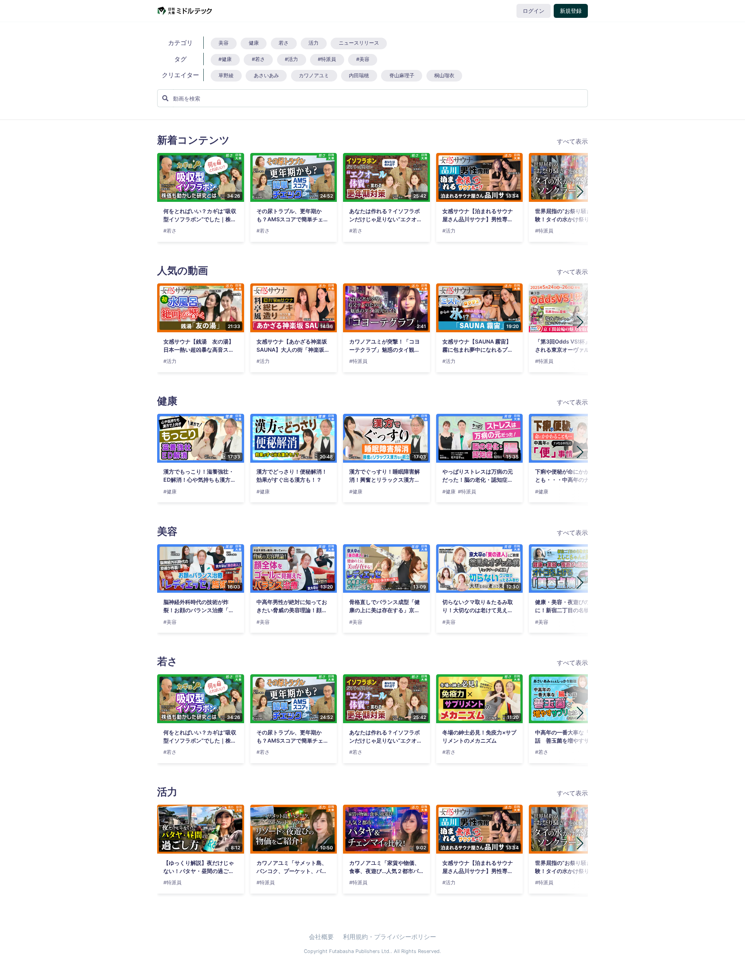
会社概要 (321, 937)
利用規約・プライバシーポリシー (389, 937)
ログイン (533, 11)
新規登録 (571, 11)
